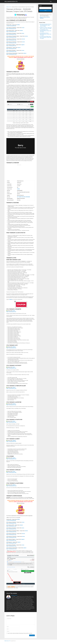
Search (40, 5)
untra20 (23, 41)
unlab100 (24, 53)
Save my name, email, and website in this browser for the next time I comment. (20, 633)
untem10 (26, 36)
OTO (50, 1)
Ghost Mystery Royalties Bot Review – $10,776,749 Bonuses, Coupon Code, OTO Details (45, 25)
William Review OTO (11, 1)
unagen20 (22, 44)
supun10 (19, 47)
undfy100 (21, 30)
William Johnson (14, 595)
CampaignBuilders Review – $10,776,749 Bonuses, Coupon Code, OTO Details (45, 30)
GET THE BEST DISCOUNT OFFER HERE (23, 196)
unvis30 (23, 27)
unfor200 (13, 403)
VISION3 (18, 24)
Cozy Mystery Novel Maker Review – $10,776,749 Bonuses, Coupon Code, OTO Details (45, 37)
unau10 (23, 33)
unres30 (22, 50)
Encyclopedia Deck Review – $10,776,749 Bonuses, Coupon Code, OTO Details (45, 34)
